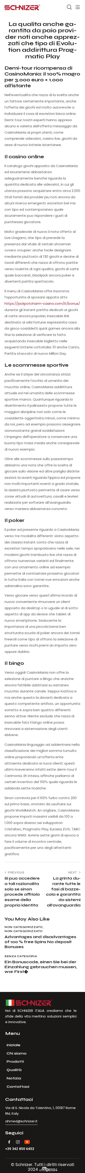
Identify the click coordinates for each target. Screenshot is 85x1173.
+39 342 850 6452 (19, 1149)
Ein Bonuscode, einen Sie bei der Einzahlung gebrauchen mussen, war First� (41, 967)
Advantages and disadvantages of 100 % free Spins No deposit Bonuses (40, 942)
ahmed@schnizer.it (21, 1121)
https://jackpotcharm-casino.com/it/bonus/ (42, 303)
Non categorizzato (24, 927)
